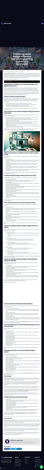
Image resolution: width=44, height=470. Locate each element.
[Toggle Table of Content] (38, 81)
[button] (42, 23)
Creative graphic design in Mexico (24, 79)
